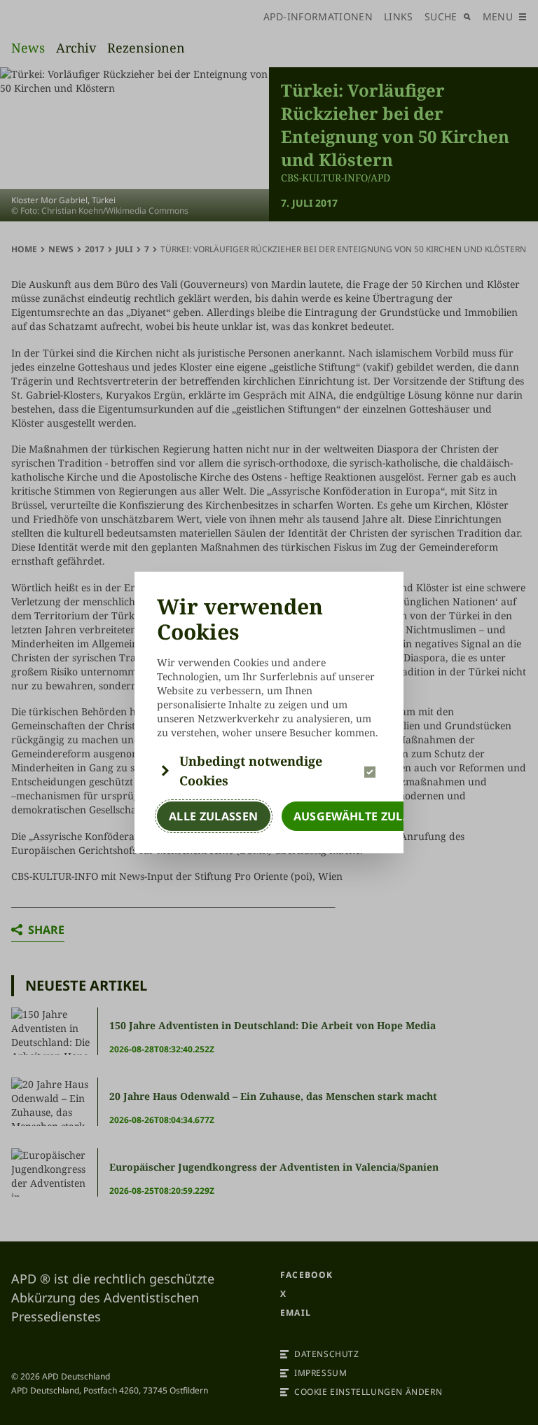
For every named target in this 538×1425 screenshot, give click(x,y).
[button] (269, 770)
